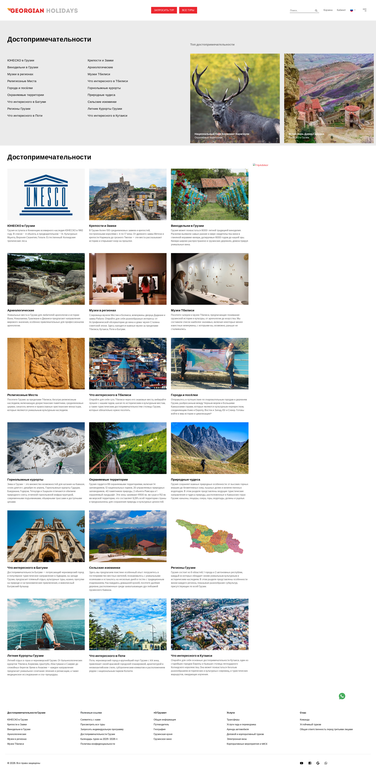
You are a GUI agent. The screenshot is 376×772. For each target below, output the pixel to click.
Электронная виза (237, 739)
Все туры (188, 10)
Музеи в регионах (20, 74)
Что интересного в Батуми (26, 102)
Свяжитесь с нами (90, 719)
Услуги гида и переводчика (241, 724)
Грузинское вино (163, 739)
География (160, 729)
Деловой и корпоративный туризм (245, 734)
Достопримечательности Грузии (26, 712)
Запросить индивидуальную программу (102, 729)
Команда (304, 719)
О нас (303, 712)
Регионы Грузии (18, 108)
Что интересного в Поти (24, 115)
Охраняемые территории (25, 95)
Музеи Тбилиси (99, 74)
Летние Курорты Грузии (105, 108)
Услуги (231, 712)
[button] (352, 10)
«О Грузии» (160, 712)
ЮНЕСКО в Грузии (20, 60)
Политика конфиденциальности (97, 744)
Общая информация (165, 719)
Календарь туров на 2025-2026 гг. (99, 739)
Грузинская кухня (163, 734)
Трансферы (233, 719)
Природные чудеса (101, 95)
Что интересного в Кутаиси (107, 115)
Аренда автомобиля (238, 729)
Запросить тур (164, 10)
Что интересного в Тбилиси (108, 81)
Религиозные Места (21, 81)
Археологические (100, 67)
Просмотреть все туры (92, 724)
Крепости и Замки (101, 60)
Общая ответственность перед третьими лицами (326, 729)
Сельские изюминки (102, 102)
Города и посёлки (20, 88)
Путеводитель (161, 724)
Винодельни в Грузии (22, 67)
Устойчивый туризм (310, 724)
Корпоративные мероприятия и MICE (247, 744)
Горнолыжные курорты (104, 88)
